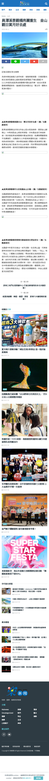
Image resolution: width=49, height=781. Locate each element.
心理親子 (5, 723)
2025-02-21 (17, 670)
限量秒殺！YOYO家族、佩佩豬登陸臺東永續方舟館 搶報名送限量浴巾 (24, 440)
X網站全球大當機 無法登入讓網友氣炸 (27, 667)
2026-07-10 (6, 355)
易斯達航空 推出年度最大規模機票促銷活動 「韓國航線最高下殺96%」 (24, 572)
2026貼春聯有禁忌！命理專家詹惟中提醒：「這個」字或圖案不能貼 (29, 648)
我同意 (38, 778)
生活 (17, 10)
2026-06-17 (17, 632)
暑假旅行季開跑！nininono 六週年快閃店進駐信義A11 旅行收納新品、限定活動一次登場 (30, 590)
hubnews (5, 709)
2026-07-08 (6, 445)
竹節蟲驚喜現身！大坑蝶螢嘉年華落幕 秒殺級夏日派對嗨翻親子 (29, 609)
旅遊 (38, 10)
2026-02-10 (17, 652)
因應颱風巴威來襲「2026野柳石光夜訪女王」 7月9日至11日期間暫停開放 (24, 395)
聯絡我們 (37, 746)
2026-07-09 (6, 400)
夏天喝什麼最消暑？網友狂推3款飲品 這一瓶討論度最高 (23, 351)
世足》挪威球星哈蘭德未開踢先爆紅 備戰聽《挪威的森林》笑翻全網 (28, 658)
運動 (45, 10)
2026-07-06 (17, 602)
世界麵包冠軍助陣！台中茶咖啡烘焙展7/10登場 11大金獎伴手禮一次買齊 (24, 485)
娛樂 (3, 720)
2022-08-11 (5, 29)
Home (3, 16)
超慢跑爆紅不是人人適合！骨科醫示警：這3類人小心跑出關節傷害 (30, 638)
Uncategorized (7, 713)
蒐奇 (10, 10)
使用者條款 (16, 746)
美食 (31, 10)
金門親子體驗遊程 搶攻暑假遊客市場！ (19, 528)
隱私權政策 (27, 746)
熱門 (3, 10)
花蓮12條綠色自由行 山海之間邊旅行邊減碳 (29, 599)
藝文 (35, 713)
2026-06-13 (17, 662)
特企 (19, 716)
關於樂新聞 (5, 746)
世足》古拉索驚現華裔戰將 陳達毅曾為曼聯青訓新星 (29, 628)
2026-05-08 (17, 642)
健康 (24, 10)
